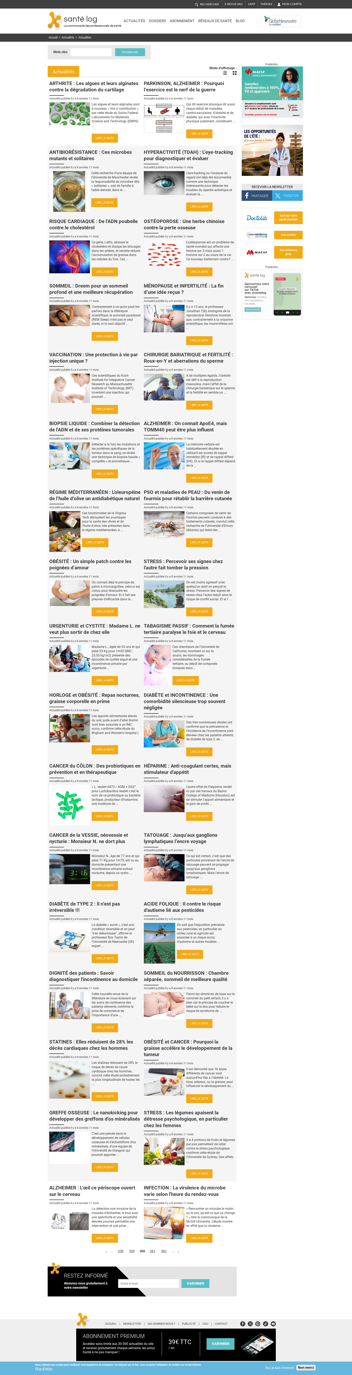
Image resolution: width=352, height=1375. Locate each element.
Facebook (242, 1323)
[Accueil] (55, 21)
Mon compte (292, 4)
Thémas (266, 4)
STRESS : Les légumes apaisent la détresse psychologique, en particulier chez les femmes (186, 1119)
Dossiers (157, 21)
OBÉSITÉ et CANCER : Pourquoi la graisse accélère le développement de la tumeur (188, 1048)
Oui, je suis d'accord (279, 1368)
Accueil (52, 37)
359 (132, 1251)
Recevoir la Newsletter (272, 187)
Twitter (250, 1323)
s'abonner (220, 1344)
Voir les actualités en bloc (235, 73)
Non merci (306, 1367)
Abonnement (182, 21)
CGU (205, 1323)
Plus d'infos (43, 1369)
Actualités (134, 21)
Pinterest (257, 1323)
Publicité (189, 1323)
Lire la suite (105, 138)
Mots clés (60, 52)
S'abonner (195, 1283)
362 (164, 1251)
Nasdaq (268, 18)
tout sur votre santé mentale (288, 217)
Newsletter (132, 1323)
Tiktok (265, 1323)
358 (120, 1251)
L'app (251, 4)
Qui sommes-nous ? (161, 1323)
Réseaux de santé (215, 21)
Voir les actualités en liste (225, 73)
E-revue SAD (234, 4)
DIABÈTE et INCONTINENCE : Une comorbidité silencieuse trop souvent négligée (184, 701)
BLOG (240, 21)
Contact (221, 1323)
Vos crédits (288, 235)
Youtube (273, 1323)
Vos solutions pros (288, 252)
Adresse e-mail (129, 1277)
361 (152, 1251)
